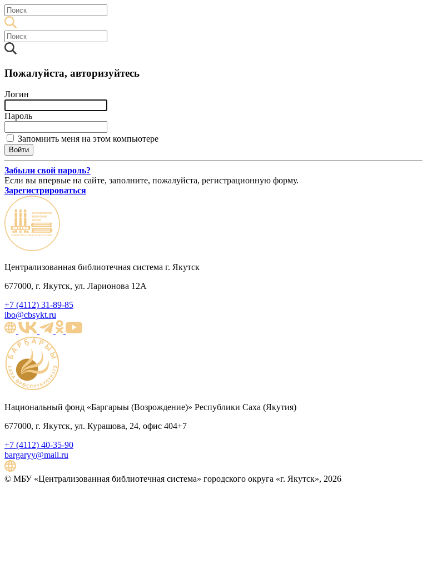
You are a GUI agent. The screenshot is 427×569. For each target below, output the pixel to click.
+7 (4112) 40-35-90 (38, 445)
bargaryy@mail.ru (36, 455)
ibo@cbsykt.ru (30, 315)
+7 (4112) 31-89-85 (38, 305)
